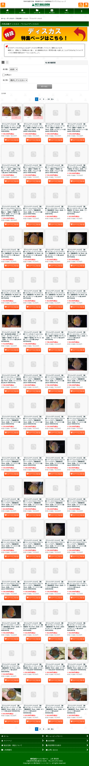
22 (49, 99)
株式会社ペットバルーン (39, 759)
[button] (3, 5)
